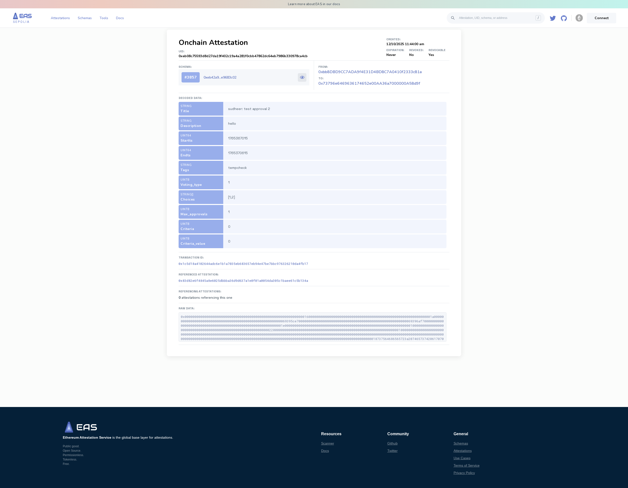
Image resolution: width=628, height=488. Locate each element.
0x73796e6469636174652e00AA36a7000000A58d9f (369, 83)
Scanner (327, 443)
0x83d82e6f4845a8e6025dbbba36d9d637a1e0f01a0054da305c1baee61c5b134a (243, 280)
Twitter (392, 451)
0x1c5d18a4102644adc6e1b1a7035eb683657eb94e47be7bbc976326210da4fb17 (243, 263)
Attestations (60, 18)
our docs (333, 4)
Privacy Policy (464, 473)
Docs (120, 18)
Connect (602, 18)
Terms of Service (467, 465)
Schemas (85, 18)
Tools (104, 18)
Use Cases (462, 458)
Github (392, 443)
